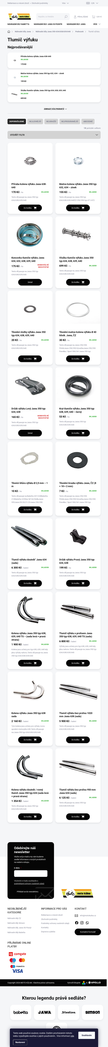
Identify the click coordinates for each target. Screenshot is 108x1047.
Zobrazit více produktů (54, 109)
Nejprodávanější (69, 121)
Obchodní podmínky (40, 3)
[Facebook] (77, 922)
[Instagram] (82, 922)
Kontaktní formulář (88, 932)
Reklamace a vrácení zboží (18, 3)
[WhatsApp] (87, 922)
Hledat (66, 17)
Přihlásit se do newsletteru (27, 892)
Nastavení (20, 1042)
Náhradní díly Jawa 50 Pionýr (19, 928)
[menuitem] (19, 24)
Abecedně (88, 121)
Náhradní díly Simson (16, 923)
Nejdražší (51, 121)
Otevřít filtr (17, 135)
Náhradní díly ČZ (14, 918)
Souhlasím (87, 1035)
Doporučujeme (16, 121)
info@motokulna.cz (88, 915)
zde (72, 1036)
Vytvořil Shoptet (73, 983)
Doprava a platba (48, 932)
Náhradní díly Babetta (16, 932)
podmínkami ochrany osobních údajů (29, 884)
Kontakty (45, 927)
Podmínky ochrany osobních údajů (55, 923)
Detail (30, 282)
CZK (93, 3)
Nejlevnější (35, 121)
